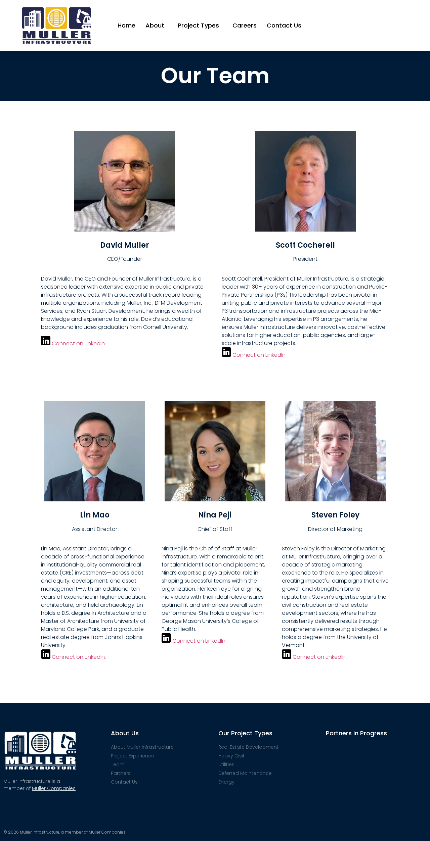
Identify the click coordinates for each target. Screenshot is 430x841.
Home (126, 25)
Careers (244, 25)
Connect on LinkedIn (319, 657)
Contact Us (284, 25)
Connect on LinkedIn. (79, 343)
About (154, 25)
